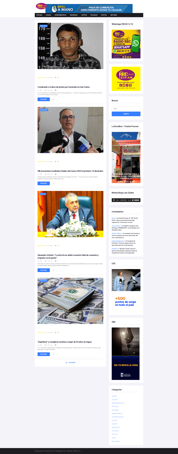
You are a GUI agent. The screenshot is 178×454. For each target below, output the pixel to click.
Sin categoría (116, 441)
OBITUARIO (113, 15)
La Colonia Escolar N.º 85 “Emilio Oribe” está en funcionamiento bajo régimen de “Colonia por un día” (125, 220)
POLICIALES (94, 15)
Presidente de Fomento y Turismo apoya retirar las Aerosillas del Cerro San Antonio (126, 235)
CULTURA (114, 399)
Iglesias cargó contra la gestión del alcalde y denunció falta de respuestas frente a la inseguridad (124, 251)
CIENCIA (114, 396)
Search (126, 114)
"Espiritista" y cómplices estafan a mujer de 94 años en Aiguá (64, 342)
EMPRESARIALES (117, 413)
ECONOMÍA (115, 410)
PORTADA (39, 15)
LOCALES (48, 15)
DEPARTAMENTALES (60, 15)
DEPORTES (115, 406)
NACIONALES (74, 15)
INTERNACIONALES (118, 417)
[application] (126, 200)
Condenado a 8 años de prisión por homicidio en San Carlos (64, 87)
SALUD (114, 438)
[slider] (137, 200)
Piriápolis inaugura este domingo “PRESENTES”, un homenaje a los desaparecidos (126, 228)
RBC (41, 90)
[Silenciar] (133, 200)
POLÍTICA (104, 15)
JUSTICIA (84, 15)
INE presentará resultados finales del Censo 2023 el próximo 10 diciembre (70, 171)
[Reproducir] (114, 200)
